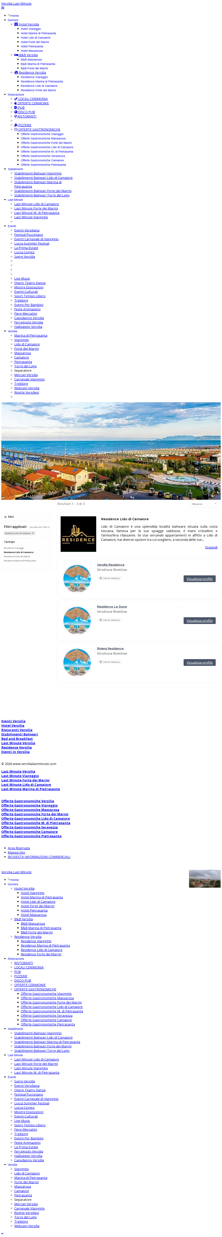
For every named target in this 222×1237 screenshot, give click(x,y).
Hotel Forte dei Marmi (35, 42)
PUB (21, 107)
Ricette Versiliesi (26, 392)
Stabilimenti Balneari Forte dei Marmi (43, 191)
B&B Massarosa (31, 59)
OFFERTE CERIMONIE (33, 103)
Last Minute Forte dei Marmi (36, 208)
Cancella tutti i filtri (38, 527)
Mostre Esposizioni (28, 287)
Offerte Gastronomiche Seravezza (43, 156)
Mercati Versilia (26, 375)
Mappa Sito (16, 852)
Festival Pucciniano (28, 234)
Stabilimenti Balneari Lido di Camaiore (43, 177)
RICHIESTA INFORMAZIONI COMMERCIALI (39, 857)
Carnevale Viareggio (29, 379)
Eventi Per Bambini (28, 305)
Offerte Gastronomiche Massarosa (43, 138)
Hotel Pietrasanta (32, 46)
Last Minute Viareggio (31, 217)
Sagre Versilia (24, 256)
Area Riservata (19, 848)
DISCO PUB (26, 112)
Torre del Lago (25, 366)
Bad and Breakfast (17, 738)
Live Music (22, 278)
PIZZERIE (24, 125)
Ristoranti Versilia (17, 730)
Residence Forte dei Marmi (38, 90)
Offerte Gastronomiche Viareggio (42, 134)
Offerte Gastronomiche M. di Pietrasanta (47, 151)
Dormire (13, 20)
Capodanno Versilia (29, 318)
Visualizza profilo (200, 579)
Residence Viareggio (34, 77)
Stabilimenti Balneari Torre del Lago (42, 195)
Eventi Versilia (13, 721)
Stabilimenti (15, 169)
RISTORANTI (26, 116)
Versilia (12, 331)
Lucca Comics (24, 252)
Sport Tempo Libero (30, 296)
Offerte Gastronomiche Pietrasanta (43, 164)
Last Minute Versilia (18, 743)
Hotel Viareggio (31, 29)
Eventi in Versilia (15, 752)
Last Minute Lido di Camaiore (36, 204)
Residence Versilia (32, 72)
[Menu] (2, 8)
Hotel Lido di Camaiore (36, 37)
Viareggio (21, 340)
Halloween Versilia (28, 326)
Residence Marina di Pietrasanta (42, 81)
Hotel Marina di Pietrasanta (38, 33)
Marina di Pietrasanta (30, 335)
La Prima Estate (26, 248)
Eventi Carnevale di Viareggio (36, 239)
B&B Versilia (28, 55)
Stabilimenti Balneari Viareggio (38, 173)
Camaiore (21, 357)
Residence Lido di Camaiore (39, 85)
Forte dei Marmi (26, 348)
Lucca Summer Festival (31, 243)
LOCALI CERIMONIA (33, 99)
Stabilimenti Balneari (19, 734)
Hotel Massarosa (32, 50)
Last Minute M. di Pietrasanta (36, 213)
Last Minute (15, 199)
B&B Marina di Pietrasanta (38, 64)
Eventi (12, 226)
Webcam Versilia (26, 388)
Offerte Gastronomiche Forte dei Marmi (46, 142)
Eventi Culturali (26, 291)
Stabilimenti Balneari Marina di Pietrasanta (47, 1042)
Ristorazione (16, 94)
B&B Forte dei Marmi (34, 68)
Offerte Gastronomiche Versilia (27, 801)
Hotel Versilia (28, 24)
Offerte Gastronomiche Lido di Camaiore (47, 147)
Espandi (211, 547)
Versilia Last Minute (16, 3)
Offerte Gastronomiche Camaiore (42, 160)
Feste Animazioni (27, 309)
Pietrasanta (23, 362)
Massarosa (22, 353)
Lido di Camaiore (27, 344)
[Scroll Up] (2, 1233)
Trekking (21, 300)
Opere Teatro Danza (30, 283)
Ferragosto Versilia (28, 322)
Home (15, 15)
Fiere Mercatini (25, 313)
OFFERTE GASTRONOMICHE (39, 129)
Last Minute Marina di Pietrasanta (30, 789)
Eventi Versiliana (26, 230)
